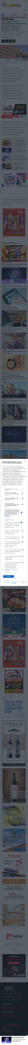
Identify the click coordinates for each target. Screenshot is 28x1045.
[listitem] (14, 489)
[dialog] (14, 522)
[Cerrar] (27, 1036)
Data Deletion (6, 582)
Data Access (15, 582)
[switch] (22, 493)
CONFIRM (8, 576)
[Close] (24, 461)
